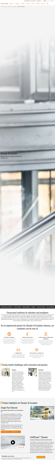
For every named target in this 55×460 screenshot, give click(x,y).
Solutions (17, 3)
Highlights (33, 307)
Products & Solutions (41, 307)
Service (28, 3)
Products (23, 3)
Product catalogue (27, 0)
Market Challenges (26, 307)
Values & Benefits (17, 307)
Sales (33, 3)
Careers (43, 3)
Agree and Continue (41, 457)
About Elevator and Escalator (6, 307)
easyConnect (39, 0)
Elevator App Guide (50, 307)
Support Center (33, 0)
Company (38, 3)
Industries (11, 3)
